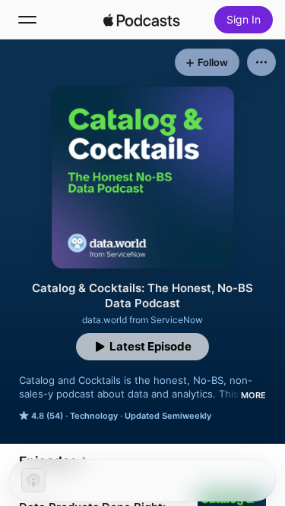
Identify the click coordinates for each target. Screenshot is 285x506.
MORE (253, 395)
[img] (142, 19)
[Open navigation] (27, 19)
